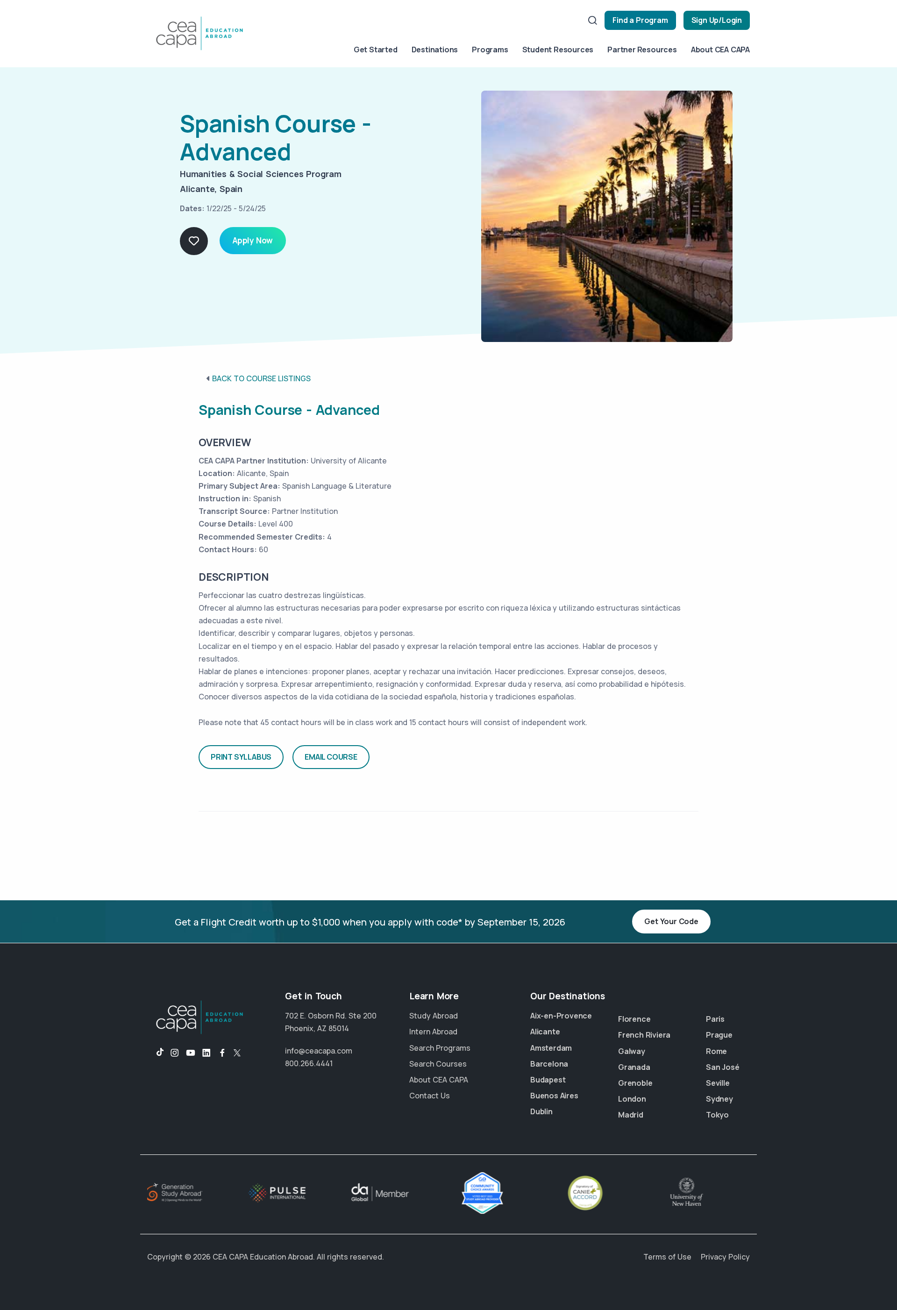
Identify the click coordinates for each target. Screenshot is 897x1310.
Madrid (630, 1115)
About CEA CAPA (720, 49)
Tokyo (717, 1115)
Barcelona (549, 1064)
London (632, 1099)
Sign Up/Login (716, 20)
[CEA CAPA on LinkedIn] (206, 1053)
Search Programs (439, 1048)
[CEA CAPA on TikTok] (155, 1053)
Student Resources (558, 49)
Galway (631, 1051)
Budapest (547, 1080)
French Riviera (644, 1035)
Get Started (376, 49)
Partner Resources (642, 49)
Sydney (719, 1099)
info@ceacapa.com (318, 1051)
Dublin (541, 1111)
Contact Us (429, 1095)
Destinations (435, 49)
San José (722, 1067)
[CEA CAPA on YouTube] (190, 1053)
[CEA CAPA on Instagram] (174, 1053)
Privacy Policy (725, 1257)
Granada (634, 1067)
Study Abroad (433, 1016)
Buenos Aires (554, 1095)
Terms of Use (667, 1257)
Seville (718, 1083)
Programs (490, 49)
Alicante (545, 1031)
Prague (719, 1035)
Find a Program (640, 20)
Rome (716, 1051)
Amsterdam (551, 1048)
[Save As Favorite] (194, 241)
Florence (634, 1019)
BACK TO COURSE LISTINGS (261, 378)
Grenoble (635, 1083)
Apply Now (253, 240)
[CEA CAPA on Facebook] (222, 1053)
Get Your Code (671, 921)
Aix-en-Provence (561, 1016)
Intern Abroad (433, 1031)
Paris (715, 1019)
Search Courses (438, 1064)
